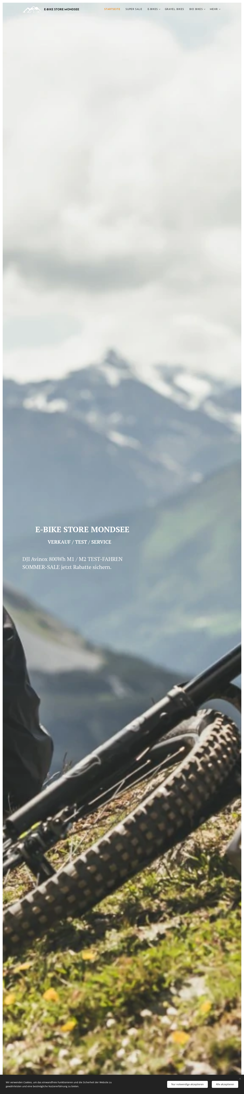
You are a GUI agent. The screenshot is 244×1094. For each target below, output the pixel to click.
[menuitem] (113, 9)
